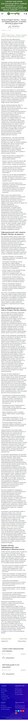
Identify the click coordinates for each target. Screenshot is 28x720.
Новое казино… (22, 641)
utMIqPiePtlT (16, 26)
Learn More (22, 10)
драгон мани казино (12, 527)
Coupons (3, 30)
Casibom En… (5, 641)
